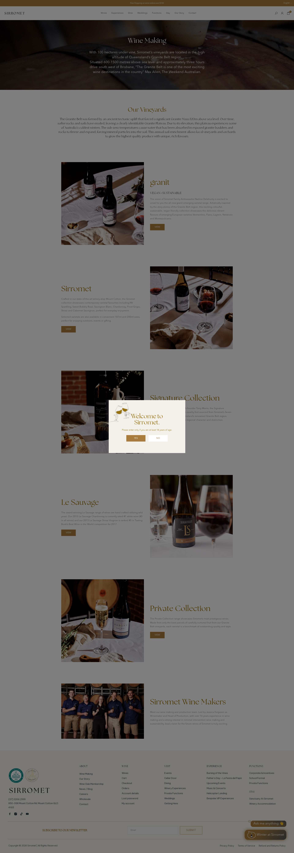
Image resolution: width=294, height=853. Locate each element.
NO (158, 438)
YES (136, 438)
